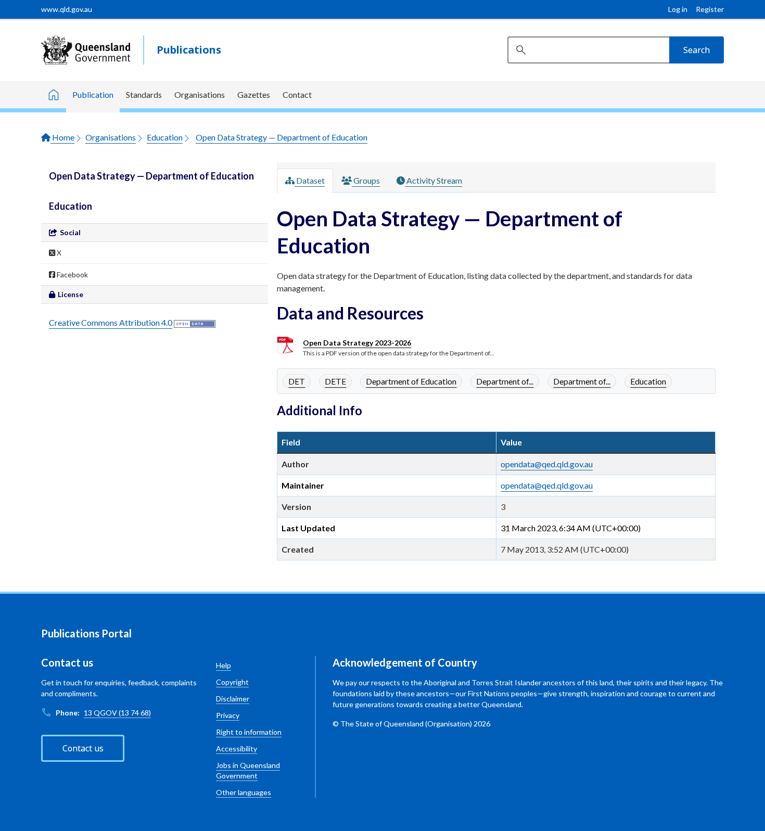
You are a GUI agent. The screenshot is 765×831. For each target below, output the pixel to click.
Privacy (227, 715)
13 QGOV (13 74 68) (117, 712)
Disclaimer (232, 698)
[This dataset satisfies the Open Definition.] (194, 322)
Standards (144, 94)
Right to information (249, 731)
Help (223, 665)
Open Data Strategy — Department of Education (281, 137)
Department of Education (411, 381)
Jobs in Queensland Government (248, 770)
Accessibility (236, 748)
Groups (366, 180)
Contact (297, 94)
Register (710, 9)
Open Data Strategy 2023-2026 (357, 342)
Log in (677, 9)
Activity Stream (433, 180)
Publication (92, 94)
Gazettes (253, 94)
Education (165, 137)
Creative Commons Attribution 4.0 (110, 322)
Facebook (71, 274)
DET (296, 381)
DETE (335, 381)
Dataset (310, 180)
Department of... (504, 381)
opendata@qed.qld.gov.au (547, 464)
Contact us (83, 748)
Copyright (232, 681)
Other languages (243, 792)
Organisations (199, 94)
